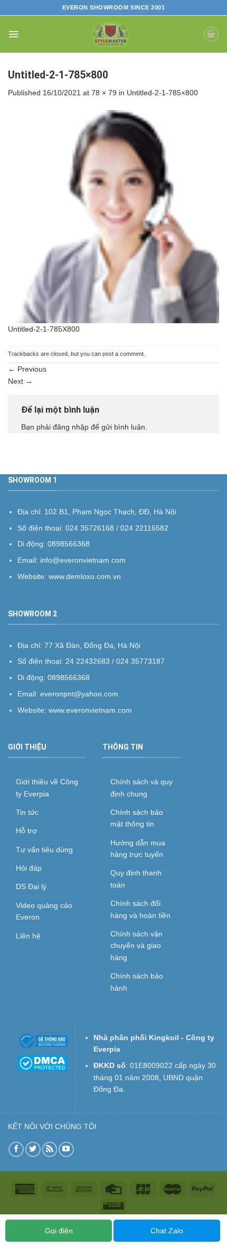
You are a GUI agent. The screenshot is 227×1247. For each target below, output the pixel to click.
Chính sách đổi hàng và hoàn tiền (140, 909)
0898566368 (69, 677)
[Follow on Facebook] (16, 1149)
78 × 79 (104, 92)
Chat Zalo (166, 1230)
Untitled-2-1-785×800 (162, 92)
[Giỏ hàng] (211, 34)
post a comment (123, 354)
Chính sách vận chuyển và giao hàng (136, 946)
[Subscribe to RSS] (50, 1149)
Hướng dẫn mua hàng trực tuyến (137, 849)
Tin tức (27, 812)
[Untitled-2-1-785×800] (113, 216)
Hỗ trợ (26, 830)
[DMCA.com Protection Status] (42, 1062)
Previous (27, 369)
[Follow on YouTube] (66, 1149)
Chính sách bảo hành (136, 982)
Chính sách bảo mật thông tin (136, 818)
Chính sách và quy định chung (141, 787)
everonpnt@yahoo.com (79, 694)
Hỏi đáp (29, 868)
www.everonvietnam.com (90, 710)
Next (20, 381)
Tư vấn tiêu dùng (44, 849)
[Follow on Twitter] (33, 1149)
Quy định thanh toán (136, 879)
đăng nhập (71, 427)
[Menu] (13, 34)
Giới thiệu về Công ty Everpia (47, 787)
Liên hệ (28, 936)
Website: (33, 710)
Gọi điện (59, 1230)
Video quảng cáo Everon (44, 911)
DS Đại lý (31, 886)
